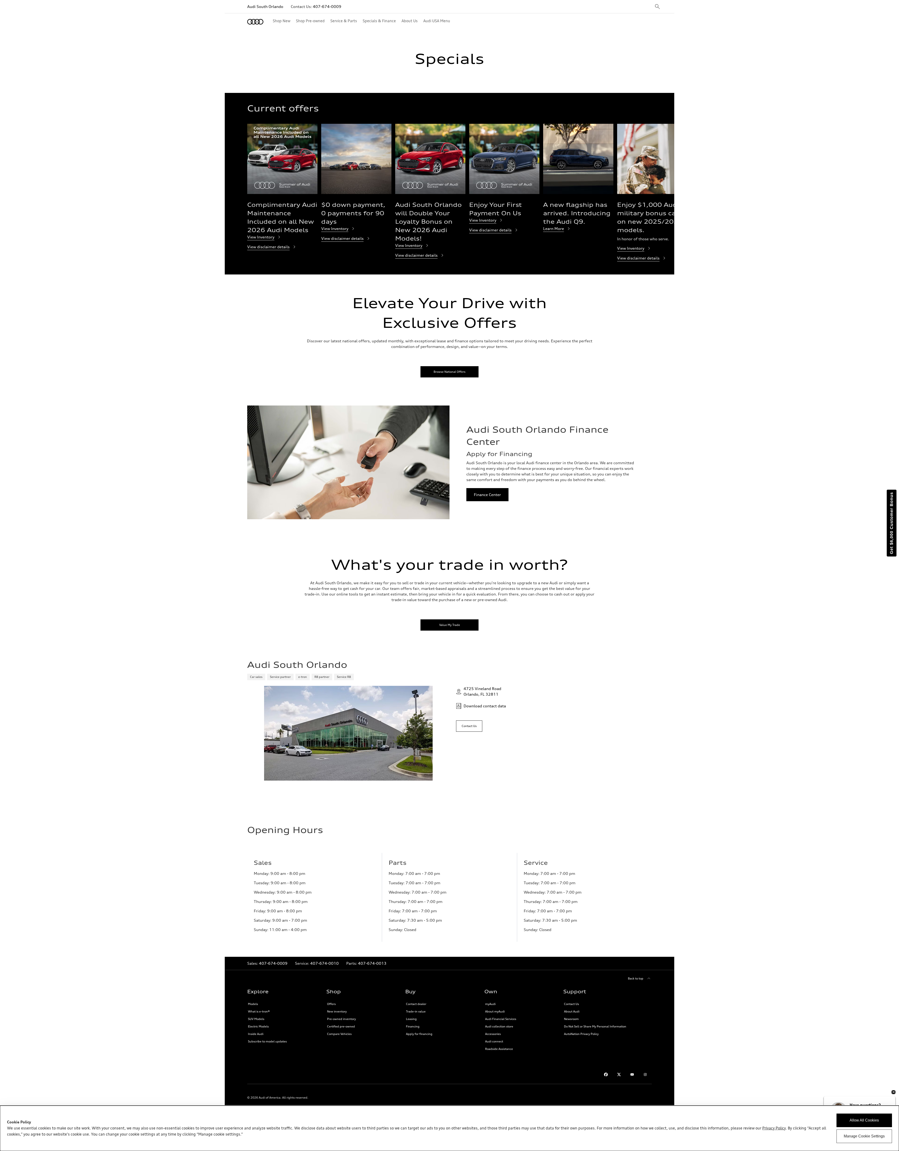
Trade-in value (416, 1011)
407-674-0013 (372, 963)
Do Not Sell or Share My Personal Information (595, 1026)
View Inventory (260, 237)
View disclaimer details (268, 247)
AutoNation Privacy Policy (581, 1034)
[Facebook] (605, 1074)
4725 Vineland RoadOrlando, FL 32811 (482, 691)
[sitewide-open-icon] (657, 7)
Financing (413, 1026)
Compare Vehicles (339, 1034)
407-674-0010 (324, 963)
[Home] (255, 22)
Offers (331, 1004)
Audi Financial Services (500, 1019)
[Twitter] (619, 1074)
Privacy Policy (774, 1128)
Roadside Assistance (499, 1049)
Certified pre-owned (341, 1026)
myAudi (490, 1004)
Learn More (553, 228)
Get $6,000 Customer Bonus (891, 523)
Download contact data (485, 706)
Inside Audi (255, 1034)
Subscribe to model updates (267, 1041)
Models (253, 1004)
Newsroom (571, 1019)
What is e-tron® (259, 1011)
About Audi (571, 1011)
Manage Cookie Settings (864, 1136)
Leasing (411, 1019)
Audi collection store (499, 1026)
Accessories (493, 1034)
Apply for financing (419, 1034)
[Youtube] (632, 1074)
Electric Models (258, 1026)
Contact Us (571, 1004)
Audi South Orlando (265, 6)
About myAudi (495, 1011)
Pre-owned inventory (341, 1019)
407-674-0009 (327, 6)
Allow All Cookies (864, 1120)
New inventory (337, 1011)
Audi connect (494, 1041)
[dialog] (449, 1128)
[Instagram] (645, 1074)
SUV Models (256, 1019)
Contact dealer (416, 1004)
